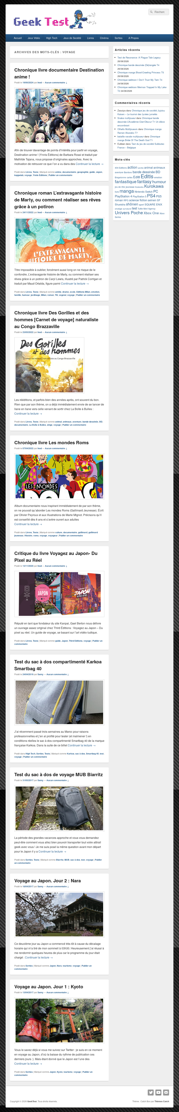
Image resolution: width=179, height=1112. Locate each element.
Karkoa (70, 753)
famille (17, 295)
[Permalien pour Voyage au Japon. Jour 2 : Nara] (59, 939)
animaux (67, 421)
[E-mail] (166, 1093)
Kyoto (60, 1071)
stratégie (118, 208)
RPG (126, 200)
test (102, 753)
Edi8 (136, 176)
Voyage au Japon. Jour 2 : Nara (47, 880)
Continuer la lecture (89, 164)
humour (26, 295)
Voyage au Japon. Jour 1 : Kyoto (48, 986)
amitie (58, 291)
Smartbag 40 (92, 753)
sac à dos (80, 753)
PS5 (159, 196)
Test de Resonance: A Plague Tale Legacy (139, 57)
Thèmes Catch (162, 1101)
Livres (90, 38)
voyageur (53, 535)
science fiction (138, 200)
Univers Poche (129, 212)
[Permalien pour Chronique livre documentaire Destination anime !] (49, 146)
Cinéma (104, 38)
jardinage (35, 295)
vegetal (62, 295)
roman (50, 295)
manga (127, 190)
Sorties (118, 38)
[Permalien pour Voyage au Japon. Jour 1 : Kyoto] (59, 1045)
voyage (28, 175)
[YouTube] (158, 1093)
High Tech (51, 38)
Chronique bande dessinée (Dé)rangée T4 (138, 65)
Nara (59, 965)
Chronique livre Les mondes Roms (51, 442)
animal (58, 421)
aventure (77, 421)
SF (158, 200)
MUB (67, 859)
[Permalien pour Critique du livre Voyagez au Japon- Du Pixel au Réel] (59, 619)
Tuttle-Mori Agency (146, 208)
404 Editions (121, 167)
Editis (147, 176)
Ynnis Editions (40, 175)
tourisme (67, 965)
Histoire (28, 535)
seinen (152, 200)
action (132, 167)
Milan (43, 295)
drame (65, 291)
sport (141, 204)
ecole (72, 291)
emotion (95, 291)
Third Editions (76, 640)
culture (58, 532)
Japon (99, 172)
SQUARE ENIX (153, 204)
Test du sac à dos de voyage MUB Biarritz (58, 774)
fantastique (126, 181)
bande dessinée (90, 421)
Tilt (56, 295)
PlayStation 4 (123, 196)
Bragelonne (120, 177)
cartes (130, 177)
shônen (132, 204)
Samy (40, 674)
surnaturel (127, 208)
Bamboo (128, 172)
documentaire (69, 172)
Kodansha (139, 187)
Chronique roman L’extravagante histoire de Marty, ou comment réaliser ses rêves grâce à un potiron (57, 199)
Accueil (18, 38)
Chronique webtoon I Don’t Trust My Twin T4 (139, 79)
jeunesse (130, 186)
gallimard (82, 532)
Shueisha (120, 204)
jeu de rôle (120, 186)
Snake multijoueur (126, 118)
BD (100, 421)
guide (92, 172)
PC (155, 191)
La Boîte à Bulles (37, 424)
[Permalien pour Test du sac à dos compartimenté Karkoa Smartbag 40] (59, 727)
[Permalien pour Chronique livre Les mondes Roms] (59, 501)
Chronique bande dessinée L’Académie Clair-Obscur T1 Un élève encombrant (141, 121)
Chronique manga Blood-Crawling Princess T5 (140, 72)
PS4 (151, 195)
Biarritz (59, 859)
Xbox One (151, 212)
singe (49, 424)
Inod (40, 82)
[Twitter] (151, 1093)
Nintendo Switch (144, 191)
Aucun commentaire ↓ (56, 82)
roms (36, 535)
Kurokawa (154, 186)
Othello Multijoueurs (127, 129)
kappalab (18, 175)
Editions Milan (83, 291)
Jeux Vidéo (34, 38)
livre (117, 191)
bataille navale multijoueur (130, 136)
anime (58, 172)
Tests (35, 172)
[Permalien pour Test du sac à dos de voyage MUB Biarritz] (59, 833)
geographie (82, 172)
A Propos (133, 38)
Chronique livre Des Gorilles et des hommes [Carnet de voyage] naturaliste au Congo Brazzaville (56, 319)
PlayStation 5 (139, 196)
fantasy (144, 181)
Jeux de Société (72, 38)
